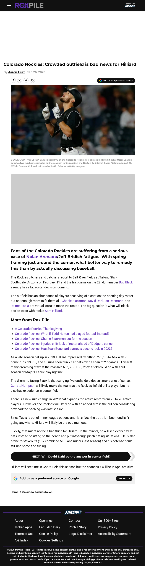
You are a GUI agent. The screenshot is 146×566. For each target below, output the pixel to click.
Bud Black (126, 282)
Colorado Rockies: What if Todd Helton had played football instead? (62, 334)
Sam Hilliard (53, 311)
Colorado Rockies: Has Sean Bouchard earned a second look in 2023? (63, 348)
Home (15, 492)
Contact (74, 520)
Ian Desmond (114, 301)
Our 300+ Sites (108, 520)
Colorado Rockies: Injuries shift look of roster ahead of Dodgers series (64, 344)
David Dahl (95, 301)
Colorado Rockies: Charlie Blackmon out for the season (53, 339)
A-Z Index (21, 540)
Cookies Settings (51, 540)
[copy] (32, 80)
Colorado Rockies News (37, 492)
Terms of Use (24, 534)
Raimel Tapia (20, 306)
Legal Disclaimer (80, 534)
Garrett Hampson (23, 385)
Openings (46, 520)
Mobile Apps (23, 527)
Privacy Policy (107, 527)
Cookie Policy (48, 534)
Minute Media (22, 549)
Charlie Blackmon (74, 301)
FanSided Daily (49, 527)
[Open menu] (9, 5)
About (19, 520)
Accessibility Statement (114, 534)
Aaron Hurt (16, 72)
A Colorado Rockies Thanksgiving (38, 329)
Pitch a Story (78, 527)
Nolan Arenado (41, 256)
